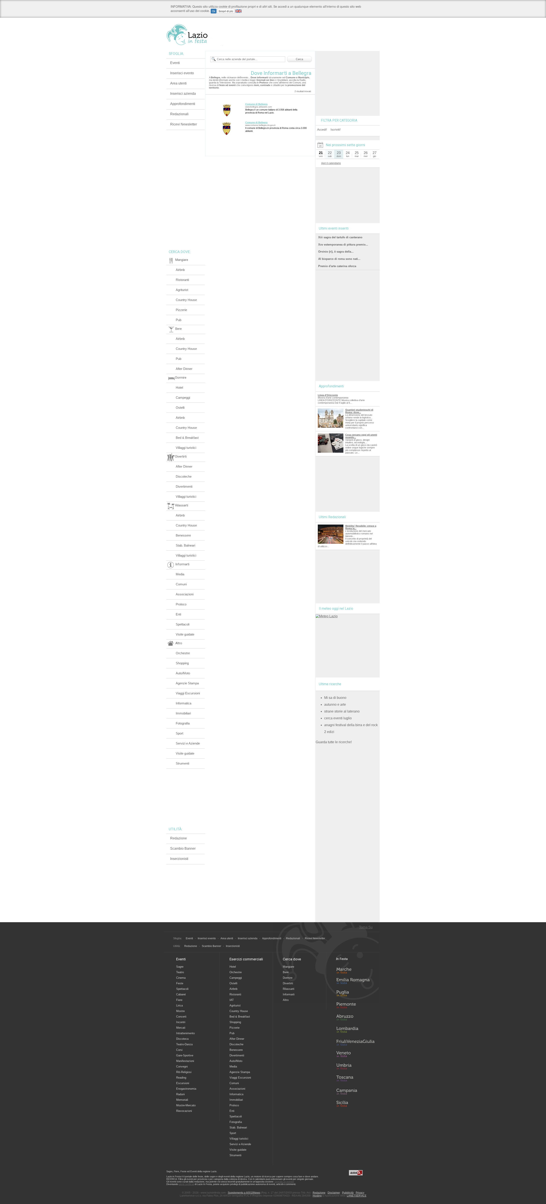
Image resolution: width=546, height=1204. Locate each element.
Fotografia (183, 723)
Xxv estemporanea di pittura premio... (343, 244)
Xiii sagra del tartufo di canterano (340, 237)
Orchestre (183, 653)
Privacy (360, 1192)
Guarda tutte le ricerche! (334, 742)
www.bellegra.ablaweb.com (258, 107)
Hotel (179, 387)
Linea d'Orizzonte (328, 395)
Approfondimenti (182, 104)
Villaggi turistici (186, 447)
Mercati (180, 1027)
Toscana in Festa (355, 1079)
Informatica (183, 703)
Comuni (181, 584)
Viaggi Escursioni (188, 693)
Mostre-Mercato (186, 1105)
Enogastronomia (186, 1088)
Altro (286, 1000)
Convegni (182, 1066)
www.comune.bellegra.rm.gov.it (260, 125)
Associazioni (184, 594)
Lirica (179, 1005)
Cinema (181, 977)
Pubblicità (348, 1192)
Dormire (287, 977)
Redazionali (179, 114)
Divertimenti (184, 486)
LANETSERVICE (356, 1195)
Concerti (181, 1016)
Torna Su (366, 927)
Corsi (179, 1049)
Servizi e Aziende (188, 743)
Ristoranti (182, 280)
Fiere (179, 1000)
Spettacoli (182, 624)
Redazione (178, 838)
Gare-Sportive (184, 1055)
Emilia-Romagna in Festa (355, 982)
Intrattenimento (185, 1033)
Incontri (180, 1022)
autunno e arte (335, 704)
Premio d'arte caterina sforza (337, 266)
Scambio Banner (183, 848)
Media (180, 574)
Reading (181, 1077)
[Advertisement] (348, 77)
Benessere (183, 535)
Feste (179, 983)
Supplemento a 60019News (244, 1192)
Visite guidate (185, 634)
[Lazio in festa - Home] (194, 34)
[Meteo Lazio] (327, 616)
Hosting (317, 1195)
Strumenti (182, 763)
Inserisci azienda (183, 93)
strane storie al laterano (342, 711)
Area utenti (178, 83)
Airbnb (180, 270)
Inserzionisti (179, 859)
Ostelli (180, 407)
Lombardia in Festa (355, 1031)
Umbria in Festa (355, 1067)
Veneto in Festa (355, 1055)
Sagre (179, 966)
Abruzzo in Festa (355, 1018)
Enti (178, 614)
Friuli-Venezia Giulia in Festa (355, 1043)
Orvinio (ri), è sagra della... (336, 251)
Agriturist (182, 290)
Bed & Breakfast (187, 437)
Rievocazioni (184, 1110)
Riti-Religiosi (184, 1072)
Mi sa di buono (335, 697)
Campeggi (183, 397)
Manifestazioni (185, 1061)
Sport (179, 733)
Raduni (180, 1094)
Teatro (180, 972)
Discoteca (182, 1038)
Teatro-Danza (184, 1044)
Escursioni (182, 1083)
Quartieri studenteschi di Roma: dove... (359, 411)
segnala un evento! (284, 1181)
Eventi (175, 63)
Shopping (182, 663)
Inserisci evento (182, 73)
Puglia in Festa (355, 994)
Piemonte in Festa (355, 1006)
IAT (231, 1000)
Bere (286, 972)
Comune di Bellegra (256, 104)
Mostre (180, 1011)
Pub (178, 320)
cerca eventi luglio (338, 718)
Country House (186, 300)
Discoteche (184, 476)
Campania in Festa (355, 1091)
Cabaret (181, 994)
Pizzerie (181, 310)
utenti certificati (186, 1184)
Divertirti (288, 983)
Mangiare (288, 966)
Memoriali (182, 1099)
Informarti (289, 994)
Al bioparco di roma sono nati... (339, 258)
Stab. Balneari (185, 545)
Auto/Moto (183, 673)
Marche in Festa (355, 970)
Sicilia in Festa (355, 1103)
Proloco (181, 604)
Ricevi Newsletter (183, 124)
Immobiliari (183, 713)
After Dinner (184, 369)
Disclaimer (334, 1192)
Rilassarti (288, 988)
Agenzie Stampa (187, 683)
